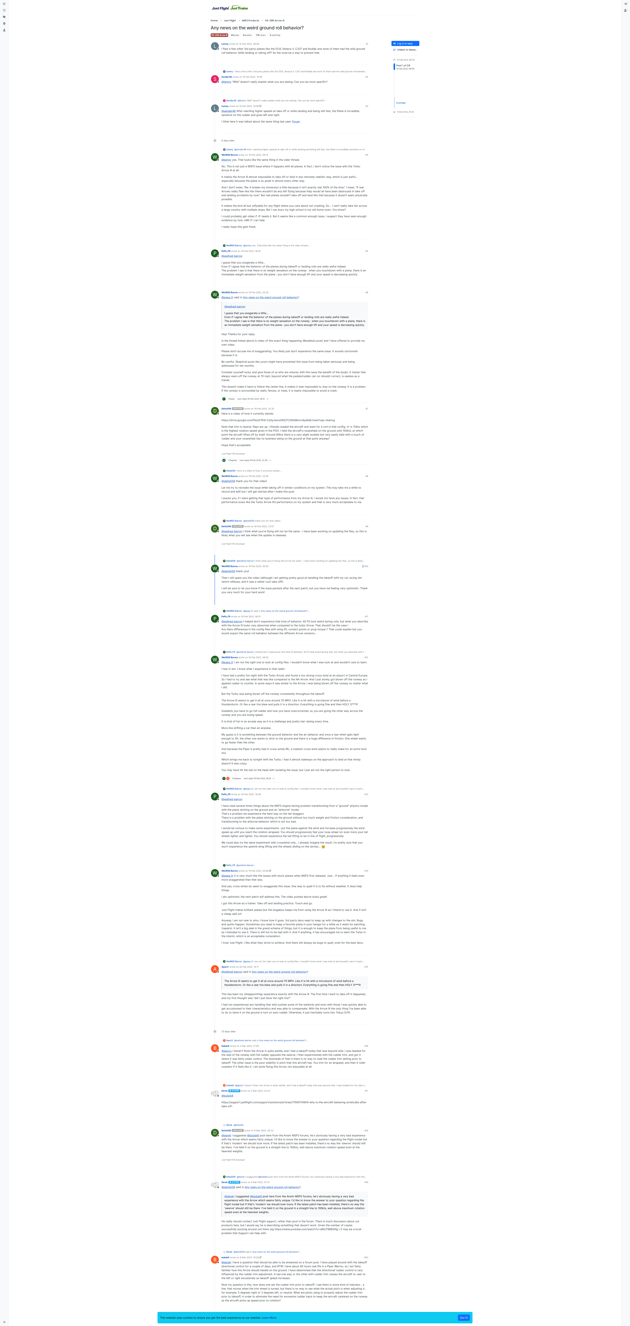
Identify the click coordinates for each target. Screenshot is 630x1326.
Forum (296, 121)
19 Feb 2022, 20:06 (258, 870)
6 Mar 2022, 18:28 (249, 1257)
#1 (367, 44)
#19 (366, 1182)
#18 (366, 1130)
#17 (366, 1090)
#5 (367, 251)
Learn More (269, 1317)
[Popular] (4, 23)
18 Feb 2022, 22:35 (264, 408)
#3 (367, 106)
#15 (366, 966)
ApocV (225, 966)
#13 (366, 794)
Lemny (225, 44)
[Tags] (4, 17)
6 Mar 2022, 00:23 (263, 1130)
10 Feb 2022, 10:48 (249, 106)
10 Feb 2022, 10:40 (252, 77)
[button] (4, 1322)
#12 (366, 657)
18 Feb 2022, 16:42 (251, 251)
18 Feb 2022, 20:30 (258, 292)
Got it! (464, 1317)
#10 (366, 566)
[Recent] (4, 10)
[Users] (4, 30)
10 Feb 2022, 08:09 (249, 44)
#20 (366, 1257)
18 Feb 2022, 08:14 (258, 154)
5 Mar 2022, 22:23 (260, 1090)
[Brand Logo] (230, 8)
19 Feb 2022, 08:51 (251, 616)
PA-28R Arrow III (219, 35)
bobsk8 (225, 1046)
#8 (367, 476)
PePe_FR (226, 251)
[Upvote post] (360, 61)
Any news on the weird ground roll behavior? (271, 297)
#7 (367, 408)
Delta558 (226, 408)
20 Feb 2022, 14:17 (249, 966)
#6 (367, 292)
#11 (366, 616)
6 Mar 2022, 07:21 (260, 1182)
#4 (367, 154)
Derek (224, 1090)
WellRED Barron (229, 154)
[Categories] (4, 4)
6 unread (400, 102)
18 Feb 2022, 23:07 (264, 526)
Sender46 (226, 77)
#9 (367, 526)
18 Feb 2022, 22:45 (258, 476)
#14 (366, 870)
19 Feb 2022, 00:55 (258, 566)
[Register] (626, 10)
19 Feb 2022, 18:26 (251, 794)
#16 (366, 1046)
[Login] (626, 4)
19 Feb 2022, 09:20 (258, 657)
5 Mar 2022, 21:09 (249, 1046)
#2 (367, 77)
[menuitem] (626, 4)
